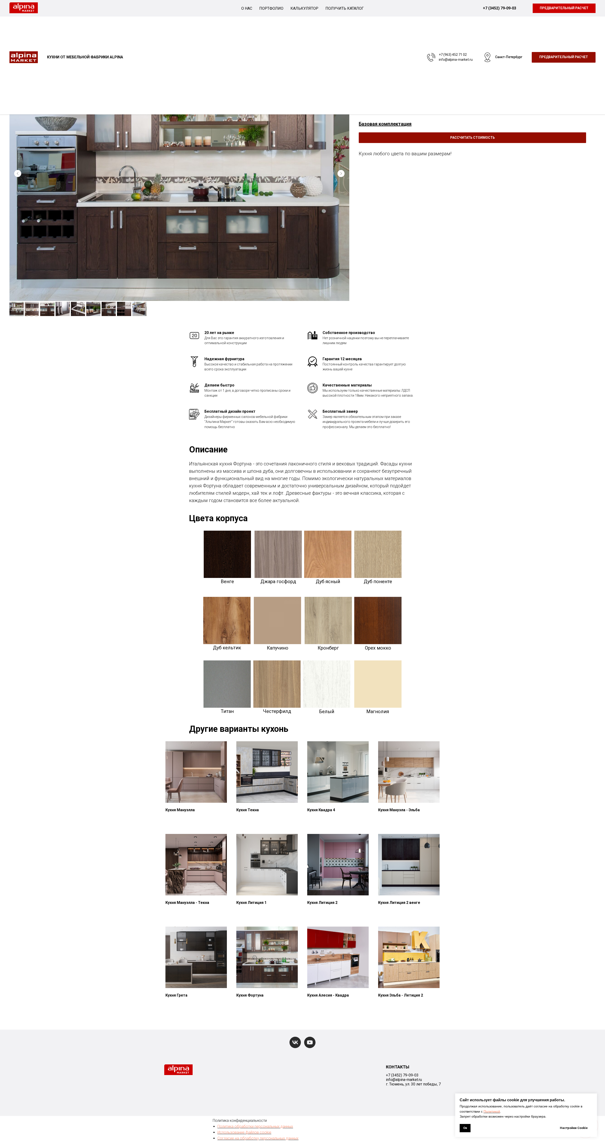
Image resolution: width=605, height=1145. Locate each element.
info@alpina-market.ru (456, 59)
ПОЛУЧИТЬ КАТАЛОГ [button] (344, 8)
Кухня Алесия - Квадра (328, 995)
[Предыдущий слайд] (17, 173)
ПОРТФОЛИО (271, 8)
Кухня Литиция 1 (251, 902)
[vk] (295, 1042)
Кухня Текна (247, 810)
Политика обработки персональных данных (255, 1126)
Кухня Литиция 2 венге (399, 902)
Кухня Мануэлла (180, 810)
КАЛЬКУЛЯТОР (304, 8)
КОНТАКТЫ (397, 1066)
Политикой (492, 1111)
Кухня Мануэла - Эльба (399, 810)
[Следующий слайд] (341, 173)
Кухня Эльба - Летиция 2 (400, 995)
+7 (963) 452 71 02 (453, 54)
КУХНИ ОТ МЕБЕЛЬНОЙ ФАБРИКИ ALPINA (85, 57)
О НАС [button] (246, 8)
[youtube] (309, 1042)
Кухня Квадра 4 (321, 810)
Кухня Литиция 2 (322, 902)
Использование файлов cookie (244, 1132)
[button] (472, 137)
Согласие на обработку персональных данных (257, 1138)
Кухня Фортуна (250, 995)
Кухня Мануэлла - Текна (187, 902)
